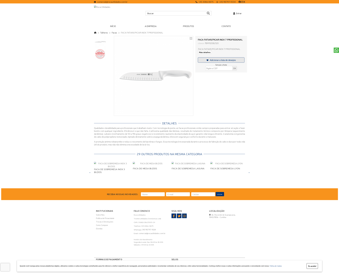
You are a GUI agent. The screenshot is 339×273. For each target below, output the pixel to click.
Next (249, 172)
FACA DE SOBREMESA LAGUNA (188, 168)
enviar (219, 194)
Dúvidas (99, 228)
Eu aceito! (312, 266)
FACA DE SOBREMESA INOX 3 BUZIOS (109, 170)
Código (201, 43)
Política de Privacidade (105, 218)
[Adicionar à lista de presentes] (221, 60)
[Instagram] (242, 1)
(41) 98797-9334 (227, 1)
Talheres (104, 32)
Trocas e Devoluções (104, 221)
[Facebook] (240, 1)
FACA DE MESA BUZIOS (145, 168)
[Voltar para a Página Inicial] (95, 32)
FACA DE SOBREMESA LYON (225, 168)
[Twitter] (244, 1)
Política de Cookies (275, 266)
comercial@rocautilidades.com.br (112, 1)
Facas (114, 32)
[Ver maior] (191, 38)
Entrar (238, 13)
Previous (90, 172)
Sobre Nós (100, 215)
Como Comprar (102, 225)
